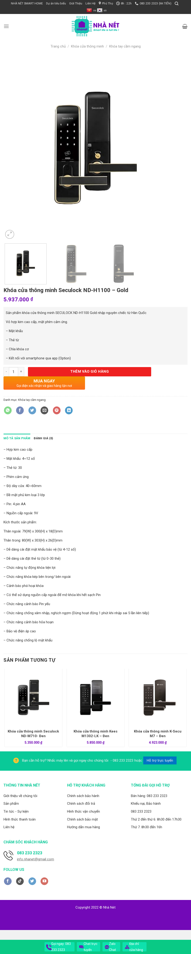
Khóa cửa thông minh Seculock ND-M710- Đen (33, 733)
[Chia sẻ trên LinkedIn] (69, 410)
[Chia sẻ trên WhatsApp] (8, 410)
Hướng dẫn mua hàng (83, 827)
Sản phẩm (11, 803)
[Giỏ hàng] (185, 26)
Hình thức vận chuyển (83, 811)
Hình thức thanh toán (19, 819)
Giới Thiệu (75, 3)
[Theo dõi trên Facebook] (8, 881)
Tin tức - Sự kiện (16, 811)
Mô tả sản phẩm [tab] (17, 438)
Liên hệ (8, 827)
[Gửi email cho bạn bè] (44, 410)
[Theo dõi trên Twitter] (32, 881)
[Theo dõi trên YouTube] (44, 881)
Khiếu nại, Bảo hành (146, 803)
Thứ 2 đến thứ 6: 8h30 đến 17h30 (156, 819)
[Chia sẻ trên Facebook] (20, 410)
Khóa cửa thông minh (87, 46)
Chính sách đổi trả (81, 803)
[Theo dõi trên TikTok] (20, 881)
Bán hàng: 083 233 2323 (149, 796)
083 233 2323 (141, 811)
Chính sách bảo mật (82, 819)
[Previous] (13, 147)
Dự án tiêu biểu (56, 3)
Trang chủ (58, 46)
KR (105, 10)
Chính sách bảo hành (83, 796)
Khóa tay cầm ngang (125, 46)
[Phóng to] (9, 234)
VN (94, 10)
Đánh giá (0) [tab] (43, 438)
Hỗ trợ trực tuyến (160, 760)
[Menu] (6, 26)
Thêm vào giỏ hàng (89, 371)
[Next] (178, 147)
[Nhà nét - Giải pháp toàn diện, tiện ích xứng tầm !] (95, 26)
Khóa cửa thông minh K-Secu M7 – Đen (157, 733)
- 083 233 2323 (121, 760)
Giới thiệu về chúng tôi (20, 796)
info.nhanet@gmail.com (35, 859)
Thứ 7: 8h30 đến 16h (146, 827)
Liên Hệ (90, 3)
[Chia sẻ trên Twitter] (32, 410)
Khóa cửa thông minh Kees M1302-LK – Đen (95, 733)
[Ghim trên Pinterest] (57, 410)
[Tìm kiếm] (176, 3)
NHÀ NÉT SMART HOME (27, 3)
